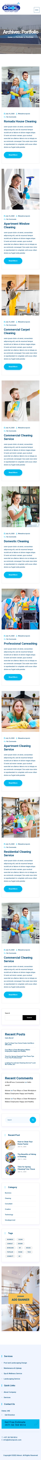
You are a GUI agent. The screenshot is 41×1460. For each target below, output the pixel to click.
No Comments (11, 117)
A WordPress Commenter (15, 1082)
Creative (8, 1209)
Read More (13, 155)
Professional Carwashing (20, 643)
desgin (20, 1243)
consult (10, 1243)
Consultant (8, 1203)
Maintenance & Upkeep (13, 1368)
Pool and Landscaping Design (15, 1363)
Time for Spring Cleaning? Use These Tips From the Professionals (19, 1057)
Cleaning (8, 1198)
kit (20, 1248)
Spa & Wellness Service (13, 1374)
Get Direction (9, 1415)
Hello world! (9, 1038)
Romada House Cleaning (20, 121)
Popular (10, 1252)
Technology (9, 1214)
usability (10, 1256)
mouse (28, 1248)
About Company (10, 1392)
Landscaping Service (12, 1379)
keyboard (10, 1248)
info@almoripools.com (11, 1440)
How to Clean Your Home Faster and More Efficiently (19, 1043)
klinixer (7, 1091)
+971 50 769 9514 (9, 1437)
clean (20, 1239)
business (10, 1239)
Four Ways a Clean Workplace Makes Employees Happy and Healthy (17, 1050)
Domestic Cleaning (16, 541)
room (20, 1252)
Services (7, 1397)
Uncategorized (10, 1220)
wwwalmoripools (24, 114)
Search (7, 1013)
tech (29, 1252)
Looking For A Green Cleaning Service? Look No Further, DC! (20, 1063)
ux (19, 1256)
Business (8, 1193)
